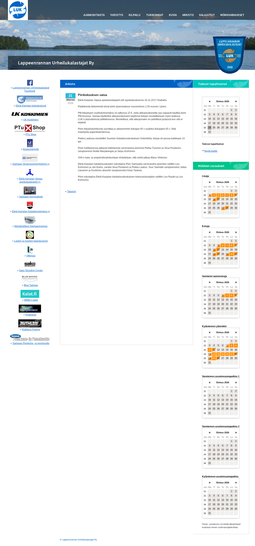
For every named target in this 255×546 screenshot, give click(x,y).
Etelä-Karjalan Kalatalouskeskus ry (31, 211)
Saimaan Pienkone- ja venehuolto (31, 343)
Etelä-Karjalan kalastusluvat (31, 105)
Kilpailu (134, 15)
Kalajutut (207, 15)
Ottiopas (30, 255)
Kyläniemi (31, 314)
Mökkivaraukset (232, 15)
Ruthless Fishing (31, 329)
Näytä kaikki (210, 151)
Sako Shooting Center (31, 270)
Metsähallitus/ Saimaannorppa (30, 226)
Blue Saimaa (31, 285)
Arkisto (188, 15)
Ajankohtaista (94, 15)
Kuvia (173, 15)
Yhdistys (116, 15)
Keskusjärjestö (31, 149)
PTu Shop (31, 134)
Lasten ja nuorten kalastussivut (31, 241)
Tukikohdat (154, 15)
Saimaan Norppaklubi (31, 196)
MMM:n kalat (31, 300)
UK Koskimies (30, 119)
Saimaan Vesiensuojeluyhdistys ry (30, 164)
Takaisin (71, 191)
